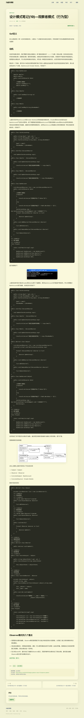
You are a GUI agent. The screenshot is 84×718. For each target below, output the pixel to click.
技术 (17, 21)
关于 (71, 2)
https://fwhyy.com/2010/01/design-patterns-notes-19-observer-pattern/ (32, 672)
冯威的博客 (9, 2)
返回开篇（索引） (14, 658)
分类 (57, 2)
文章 (53, 2)
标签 (62, 2)
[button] (42, 274)
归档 (17, 711)
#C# (14, 666)
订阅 (21, 711)
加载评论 (12, 699)
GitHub (24, 711)
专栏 (66, 2)
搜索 (77, 2)
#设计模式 (19, 666)
